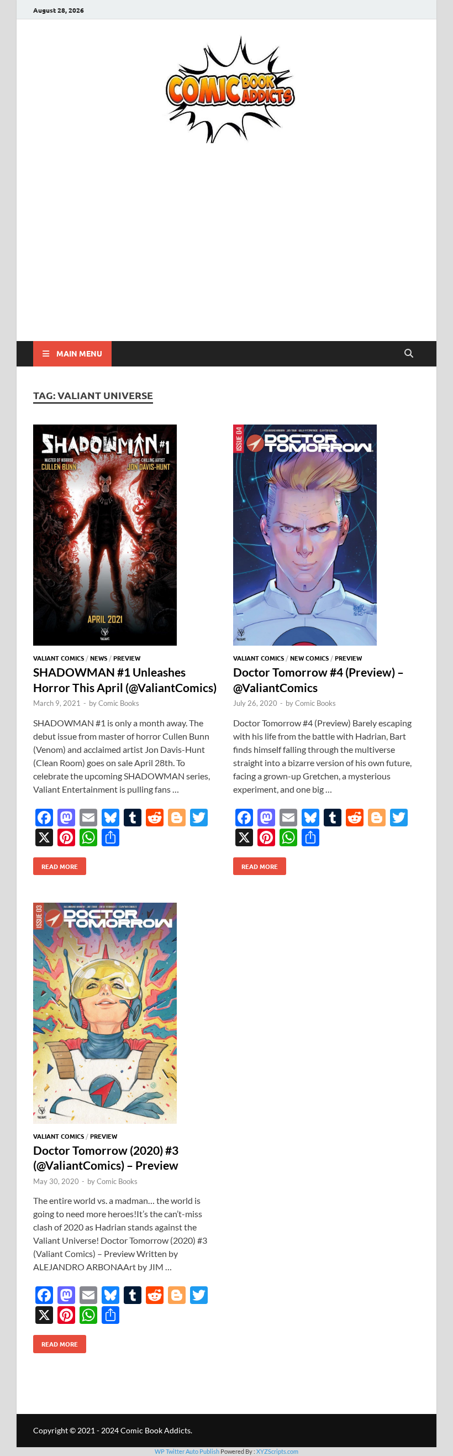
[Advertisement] (226, 258)
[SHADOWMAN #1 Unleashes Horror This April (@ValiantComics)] (126, 537)
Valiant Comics (58, 657)
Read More (55, 864)
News (98, 657)
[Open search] (409, 353)
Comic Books (118, 703)
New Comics (309, 657)
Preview (126, 657)
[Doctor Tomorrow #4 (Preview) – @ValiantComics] (326, 537)
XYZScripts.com (277, 1451)
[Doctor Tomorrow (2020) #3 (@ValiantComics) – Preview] (126, 1015)
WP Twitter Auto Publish (187, 1451)
